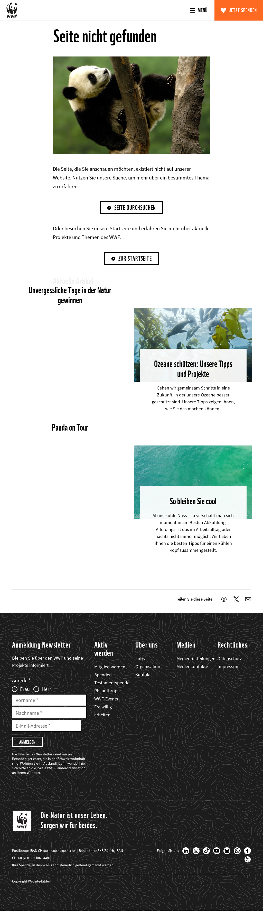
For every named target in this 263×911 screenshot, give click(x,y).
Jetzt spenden (243, 10)
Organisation (147, 666)
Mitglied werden (109, 667)
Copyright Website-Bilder (31, 881)
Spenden (103, 675)
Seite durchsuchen (135, 207)
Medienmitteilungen (195, 658)
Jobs (140, 658)
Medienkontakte (192, 666)
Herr (46, 689)
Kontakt (143, 674)
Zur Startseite (135, 258)
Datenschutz (230, 658)
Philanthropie (107, 691)
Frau (25, 689)
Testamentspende (111, 683)
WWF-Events (106, 699)
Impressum (229, 666)
